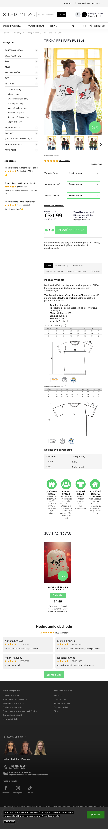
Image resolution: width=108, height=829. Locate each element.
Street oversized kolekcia (18, 138)
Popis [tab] (48, 265)
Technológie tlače (62, 703)
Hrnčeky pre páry (15, 103)
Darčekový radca (14, 50)
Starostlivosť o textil (12, 715)
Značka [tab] (77, 265)
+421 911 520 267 (18, 766)
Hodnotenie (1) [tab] (61, 265)
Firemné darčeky (62, 707)
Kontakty (58, 695)
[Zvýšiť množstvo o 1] (52, 230)
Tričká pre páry (14, 89)
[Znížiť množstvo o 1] (46, 230)
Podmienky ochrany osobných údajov (20, 711)
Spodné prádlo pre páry (18, 117)
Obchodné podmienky (12, 707)
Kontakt (68, 3)
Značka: (96, 164)
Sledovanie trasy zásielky (15, 699)
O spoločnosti (60, 699)
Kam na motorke (13, 144)
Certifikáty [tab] (95, 271)
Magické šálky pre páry (18, 108)
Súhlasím (95, 814)
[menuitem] (14, 25)
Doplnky (9, 133)
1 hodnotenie (64, 161)
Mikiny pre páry (15, 94)
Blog (56, 711)
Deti (7, 78)
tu (58, 816)
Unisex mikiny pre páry (18, 98)
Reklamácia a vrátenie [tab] (76, 271)
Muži (7, 67)
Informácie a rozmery (54, 205)
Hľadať (61, 15)
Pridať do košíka (71, 230)
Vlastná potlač (13, 56)
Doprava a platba (11, 695)
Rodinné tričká (12, 72)
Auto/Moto (10, 150)
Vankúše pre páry (16, 112)
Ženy (7, 61)
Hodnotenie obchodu (54, 626)
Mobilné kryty (12, 127)
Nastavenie (9, 822)
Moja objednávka (11, 719)
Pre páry (9, 83)
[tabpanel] (57, 579)
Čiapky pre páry (15, 121)
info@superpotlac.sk (20, 772)
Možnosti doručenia (81, 220)
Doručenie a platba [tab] (54, 271)
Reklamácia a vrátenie (89, 3)
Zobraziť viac (54, 674)
